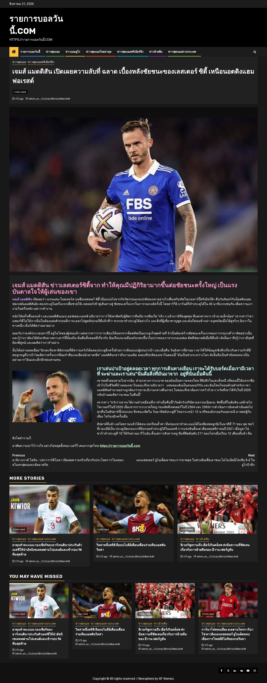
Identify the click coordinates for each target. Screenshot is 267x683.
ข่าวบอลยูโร (72, 51)
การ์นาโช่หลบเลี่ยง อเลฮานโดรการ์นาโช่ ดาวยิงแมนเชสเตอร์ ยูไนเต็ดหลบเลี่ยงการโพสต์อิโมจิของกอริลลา (227, 634)
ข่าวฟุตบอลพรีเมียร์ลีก (130, 51)
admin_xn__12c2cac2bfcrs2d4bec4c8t (49, 98)
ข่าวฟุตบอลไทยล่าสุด (98, 51)
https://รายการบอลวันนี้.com (120, 446)
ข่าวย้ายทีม (155, 51)
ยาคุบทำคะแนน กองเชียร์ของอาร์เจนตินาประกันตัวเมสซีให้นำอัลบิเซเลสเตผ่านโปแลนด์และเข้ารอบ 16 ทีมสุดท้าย (47, 549)
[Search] (254, 52)
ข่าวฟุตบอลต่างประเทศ (182, 51)
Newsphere (146, 678)
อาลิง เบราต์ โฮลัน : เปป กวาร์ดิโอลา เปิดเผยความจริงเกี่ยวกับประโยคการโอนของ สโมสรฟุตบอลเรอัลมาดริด (68, 460)
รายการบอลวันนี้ (30, 51)
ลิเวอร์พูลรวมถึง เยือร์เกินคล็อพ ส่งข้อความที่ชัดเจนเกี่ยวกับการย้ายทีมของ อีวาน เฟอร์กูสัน (162, 634)
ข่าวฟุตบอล (53, 51)
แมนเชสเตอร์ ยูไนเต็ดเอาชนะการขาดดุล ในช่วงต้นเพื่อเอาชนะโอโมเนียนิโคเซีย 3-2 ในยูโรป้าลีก (195, 460)
